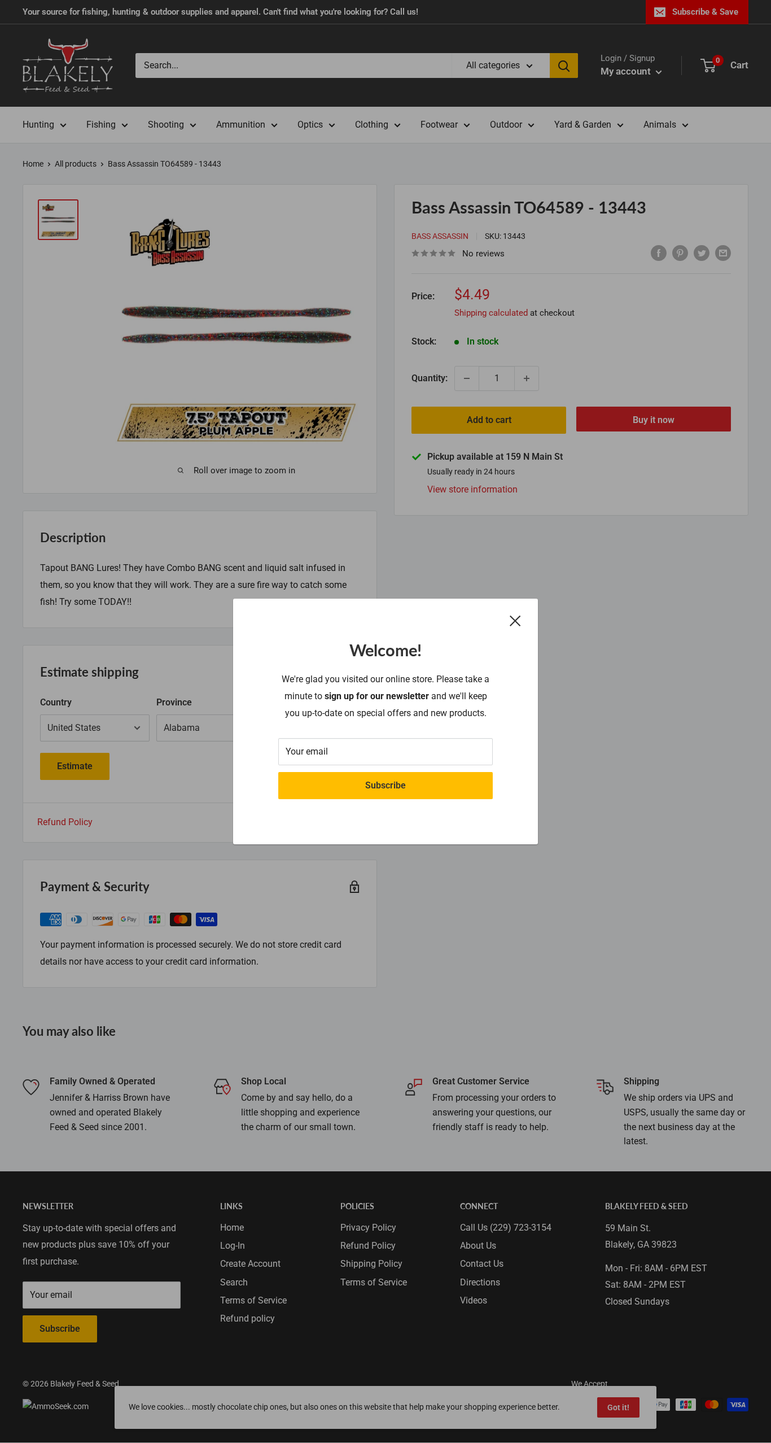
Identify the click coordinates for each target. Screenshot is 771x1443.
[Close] (515, 620)
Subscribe (385, 785)
